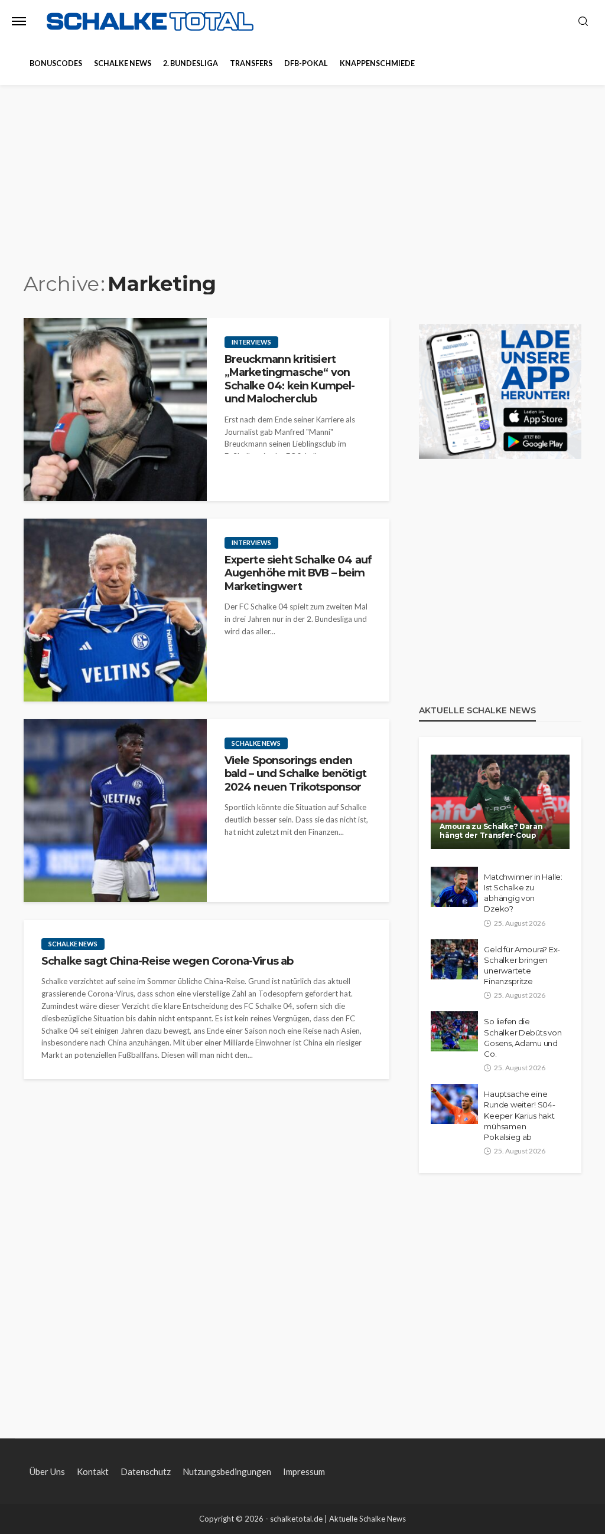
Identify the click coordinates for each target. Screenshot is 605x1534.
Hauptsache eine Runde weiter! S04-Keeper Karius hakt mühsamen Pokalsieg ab (519, 1115)
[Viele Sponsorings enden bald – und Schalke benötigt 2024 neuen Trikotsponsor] (115, 810)
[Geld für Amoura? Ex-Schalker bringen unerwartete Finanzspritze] (454, 959)
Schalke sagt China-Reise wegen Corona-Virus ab (167, 961)
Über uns (47, 1471)
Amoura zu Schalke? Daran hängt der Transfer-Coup (491, 831)
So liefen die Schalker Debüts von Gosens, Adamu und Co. (522, 1037)
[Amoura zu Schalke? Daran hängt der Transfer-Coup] (500, 802)
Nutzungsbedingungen (227, 1471)
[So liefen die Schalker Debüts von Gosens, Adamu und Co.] (454, 1031)
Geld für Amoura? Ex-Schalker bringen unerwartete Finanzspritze (522, 965)
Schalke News (122, 63)
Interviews (251, 342)
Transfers (251, 63)
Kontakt (93, 1471)
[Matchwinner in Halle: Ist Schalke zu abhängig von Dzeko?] (454, 887)
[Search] (583, 22)
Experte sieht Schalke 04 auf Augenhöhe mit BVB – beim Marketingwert (298, 572)
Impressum (304, 1471)
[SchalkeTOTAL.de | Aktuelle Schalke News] (150, 21)
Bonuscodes (56, 63)
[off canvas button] (19, 21)
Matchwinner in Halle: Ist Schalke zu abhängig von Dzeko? (523, 893)
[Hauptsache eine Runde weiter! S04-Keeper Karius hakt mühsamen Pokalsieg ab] (454, 1104)
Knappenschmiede (377, 63)
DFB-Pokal (306, 63)
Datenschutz (146, 1471)
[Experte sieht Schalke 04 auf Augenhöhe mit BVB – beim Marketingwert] (115, 610)
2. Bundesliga (190, 63)
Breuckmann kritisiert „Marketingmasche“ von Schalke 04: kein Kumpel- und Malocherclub (290, 379)
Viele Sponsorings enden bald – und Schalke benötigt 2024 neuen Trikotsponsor (295, 773)
